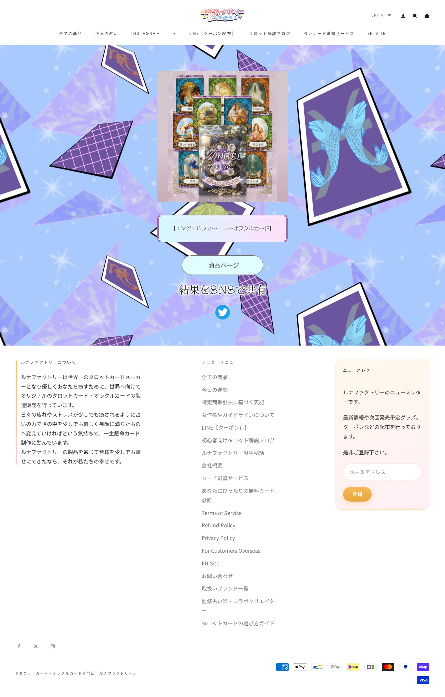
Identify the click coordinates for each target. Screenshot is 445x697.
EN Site (210, 563)
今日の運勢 (215, 389)
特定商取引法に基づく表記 (233, 402)
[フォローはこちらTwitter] (36, 645)
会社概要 (212, 465)
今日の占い (107, 33)
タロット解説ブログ (270, 33)
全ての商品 (70, 33)
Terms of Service (222, 513)
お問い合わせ (217, 576)
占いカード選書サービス (329, 33)
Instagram (145, 33)
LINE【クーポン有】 (226, 427)
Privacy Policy (218, 538)
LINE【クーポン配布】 (212, 33)
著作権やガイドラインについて (238, 415)
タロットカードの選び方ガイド (238, 623)
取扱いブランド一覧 (225, 588)
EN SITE (376, 33)
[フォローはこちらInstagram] (53, 645)
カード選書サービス (225, 478)
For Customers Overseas (231, 550)
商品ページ (222, 265)
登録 (357, 494)
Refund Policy (218, 525)
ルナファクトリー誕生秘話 (233, 453)
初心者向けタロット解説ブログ (238, 440)
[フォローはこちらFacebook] (19, 645)
